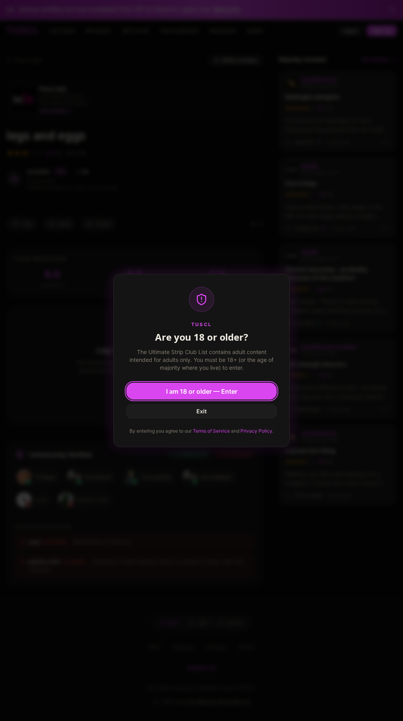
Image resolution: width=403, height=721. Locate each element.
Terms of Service (211, 431)
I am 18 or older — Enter (201, 391)
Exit (201, 411)
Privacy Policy (256, 431)
